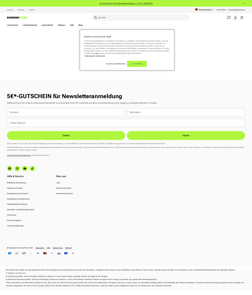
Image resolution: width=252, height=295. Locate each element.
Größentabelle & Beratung (17, 204)
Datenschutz (58, 248)
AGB (48, 248)
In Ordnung (137, 64)
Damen (10, 10)
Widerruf (68, 248)
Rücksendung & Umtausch (17, 193)
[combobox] (141, 17)
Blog (81, 25)
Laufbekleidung (30, 25)
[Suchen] (95, 17)
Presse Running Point (64, 193)
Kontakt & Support (14, 220)
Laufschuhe (12, 25)
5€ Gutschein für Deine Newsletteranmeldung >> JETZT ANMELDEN (126, 3)
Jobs (58, 183)
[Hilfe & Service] (229, 17)
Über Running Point (63, 188)
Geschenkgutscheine (236, 10)
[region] (127, 50)
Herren (21, 10)
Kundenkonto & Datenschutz (18, 199)
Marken (61, 25)
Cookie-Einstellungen (15, 226)
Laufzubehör (48, 25)
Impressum (40, 248)
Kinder (32, 10)
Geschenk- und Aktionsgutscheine (20, 210)
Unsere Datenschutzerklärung (18, 155)
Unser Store (221, 10)
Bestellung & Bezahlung (16, 183)
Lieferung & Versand (15, 188)
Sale (72, 25)
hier (96, 53)
